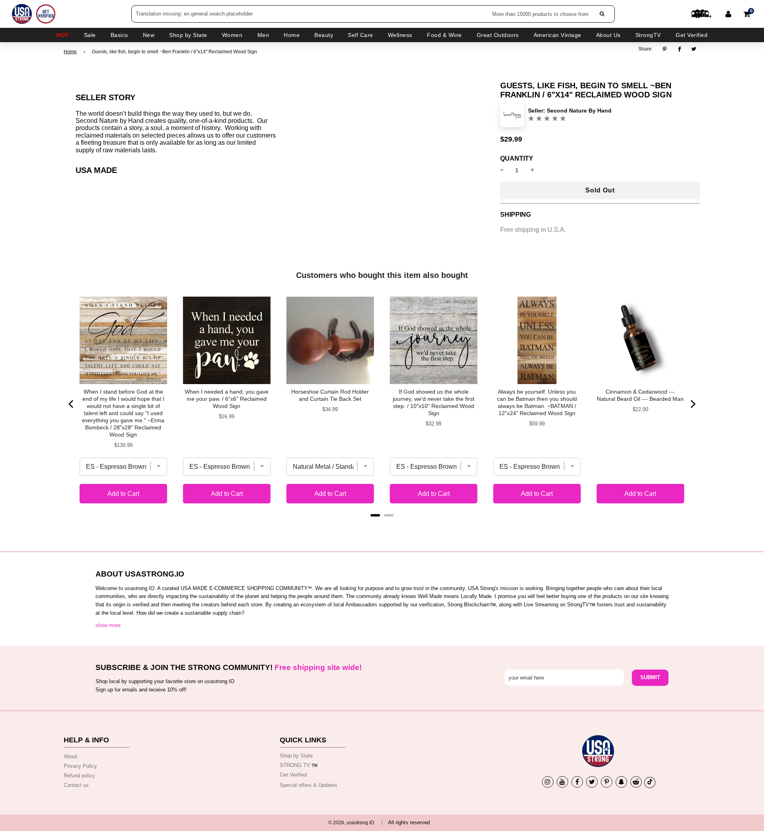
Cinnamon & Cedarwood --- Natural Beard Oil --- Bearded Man (640, 395)
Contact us (76, 785)
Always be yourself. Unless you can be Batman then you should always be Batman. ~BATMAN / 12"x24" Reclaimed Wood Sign (537, 402)
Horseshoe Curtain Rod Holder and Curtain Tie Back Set (330, 395)
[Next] (692, 404)
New (149, 35)
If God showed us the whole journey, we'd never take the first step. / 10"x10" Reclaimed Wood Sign (433, 402)
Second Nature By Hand (579, 110)
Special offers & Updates (308, 785)
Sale (90, 35)
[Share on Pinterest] (666, 49)
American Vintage (557, 35)
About (70, 756)
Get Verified (691, 35)
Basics (119, 35)
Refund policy (79, 776)
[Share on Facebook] (679, 49)
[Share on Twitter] (694, 49)
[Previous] (72, 404)
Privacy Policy (80, 766)
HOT (63, 35)
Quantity (516, 158)
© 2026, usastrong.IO (351, 822)
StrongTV (648, 35)
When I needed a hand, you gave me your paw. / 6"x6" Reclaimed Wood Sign (227, 398)
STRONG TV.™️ (299, 765)
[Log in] (728, 14)
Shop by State (296, 756)
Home (70, 51)
